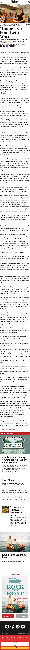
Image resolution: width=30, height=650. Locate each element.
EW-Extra (4, 473)
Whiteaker (12, 429)
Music (3, 565)
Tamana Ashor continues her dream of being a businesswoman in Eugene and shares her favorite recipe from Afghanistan (18, 520)
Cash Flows (8, 480)
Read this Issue (22, 616)
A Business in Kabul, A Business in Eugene (17, 511)
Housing (5, 429)
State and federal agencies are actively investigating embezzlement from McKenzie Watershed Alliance (14, 484)
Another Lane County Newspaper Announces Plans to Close (14, 459)
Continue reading (19, 499)
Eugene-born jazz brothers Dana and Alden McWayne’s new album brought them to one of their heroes (14, 561)
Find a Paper (8, 616)
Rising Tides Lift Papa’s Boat (15, 556)
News (1, 44)
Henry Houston (9, 44)
